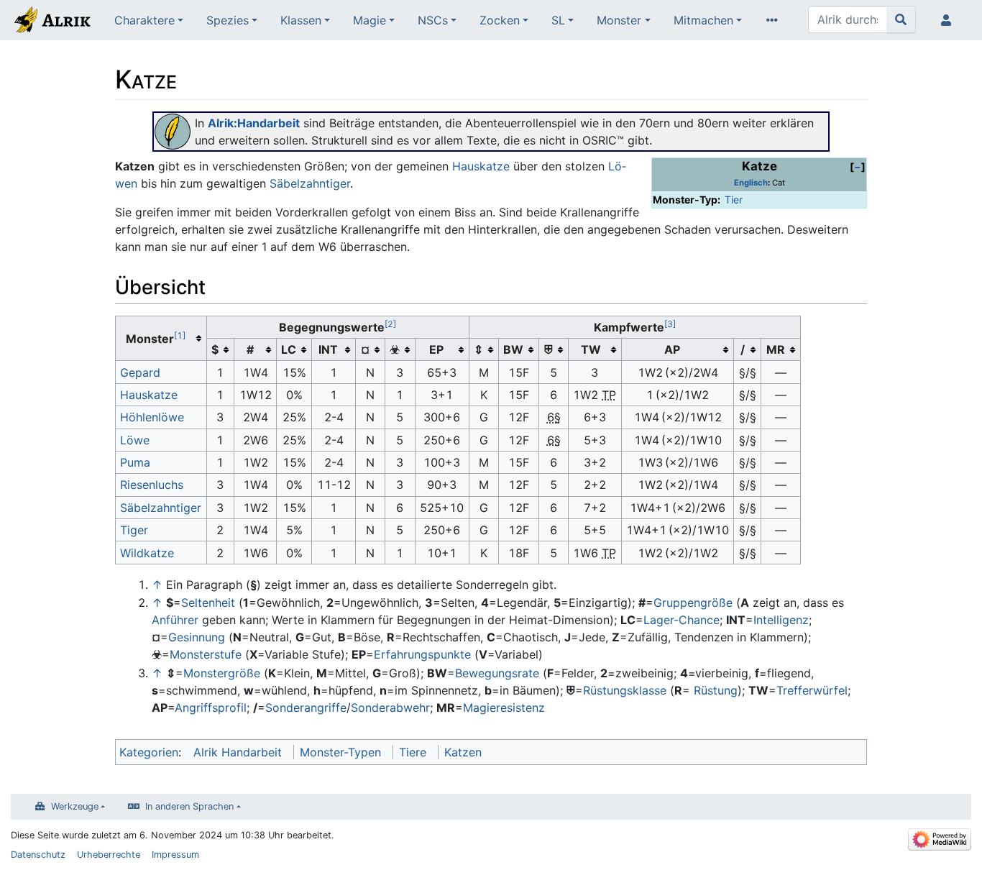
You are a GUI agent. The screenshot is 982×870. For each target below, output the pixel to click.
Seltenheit (208, 602)
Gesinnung (196, 637)
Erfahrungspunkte (422, 654)
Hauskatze (481, 166)
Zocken (499, 20)
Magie (369, 20)
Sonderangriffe (306, 707)
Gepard (140, 372)
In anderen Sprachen (189, 806)
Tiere (412, 752)
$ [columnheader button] (215, 349)
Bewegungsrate (497, 673)
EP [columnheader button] (436, 349)
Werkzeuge (74, 806)
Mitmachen (703, 20)
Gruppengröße (693, 602)
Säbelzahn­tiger (160, 507)
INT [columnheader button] (328, 349)
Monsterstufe (206, 654)
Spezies (227, 20)
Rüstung (716, 690)
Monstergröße (221, 673)
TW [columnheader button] (591, 349)
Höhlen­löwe (152, 417)
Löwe (135, 440)
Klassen (300, 20)
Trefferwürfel (812, 690)
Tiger (134, 530)
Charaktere (144, 20)
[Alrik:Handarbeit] (173, 130)
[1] (179, 335)
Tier (734, 199)
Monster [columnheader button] (155, 338)
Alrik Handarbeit (237, 752)
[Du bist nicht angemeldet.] (949, 20)
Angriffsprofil (211, 707)
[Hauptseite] (51, 21)
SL (558, 20)
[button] (858, 166)
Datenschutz (38, 854)
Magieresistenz (504, 707)
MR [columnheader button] (775, 349)
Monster (619, 20)
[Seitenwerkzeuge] (775, 20)
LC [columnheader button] (288, 349)
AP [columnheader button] (672, 349)
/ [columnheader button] (742, 349)
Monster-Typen (340, 752)
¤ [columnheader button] (365, 349)
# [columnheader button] (250, 349)
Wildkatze (147, 553)
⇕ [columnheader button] (478, 349)
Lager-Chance (681, 620)
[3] (670, 324)
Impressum (175, 854)
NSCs (433, 20)
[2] (390, 324)
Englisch (751, 183)
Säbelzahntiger (310, 183)
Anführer (175, 620)
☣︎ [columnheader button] (395, 349)
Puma (135, 462)
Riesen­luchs (151, 484)
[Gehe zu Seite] (901, 19)
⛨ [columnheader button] (548, 349)
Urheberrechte (108, 854)
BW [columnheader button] (513, 349)
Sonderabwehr (390, 707)
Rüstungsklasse (624, 690)
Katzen (463, 752)
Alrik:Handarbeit (254, 123)
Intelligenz (781, 620)
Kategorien (148, 752)
